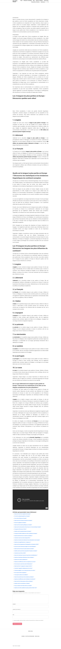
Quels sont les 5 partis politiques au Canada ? (23, 524)
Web (13, 614)
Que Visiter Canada (15, 1)
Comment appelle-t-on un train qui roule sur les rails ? (24, 570)
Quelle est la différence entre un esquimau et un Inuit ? (25, 561)
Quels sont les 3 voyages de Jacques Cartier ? (23, 566)
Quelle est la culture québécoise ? (21, 559)
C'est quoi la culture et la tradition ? (21, 574)
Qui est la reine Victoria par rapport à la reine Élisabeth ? (25, 546)
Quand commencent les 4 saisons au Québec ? (23, 535)
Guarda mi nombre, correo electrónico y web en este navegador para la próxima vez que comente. (28, 620)
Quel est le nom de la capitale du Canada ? (22, 513)
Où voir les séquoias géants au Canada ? (22, 516)
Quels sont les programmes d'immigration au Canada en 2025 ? (26, 544)
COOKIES (23, 636)
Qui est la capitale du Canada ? (20, 522)
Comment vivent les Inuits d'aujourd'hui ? (22, 537)
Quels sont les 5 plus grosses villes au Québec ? (23, 581)
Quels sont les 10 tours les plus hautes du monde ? (24, 548)
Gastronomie (46, 0)
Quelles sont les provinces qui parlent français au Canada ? (25, 550)
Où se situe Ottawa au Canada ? (20, 518)
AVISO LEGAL (37, 636)
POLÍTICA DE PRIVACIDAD (29, 636)
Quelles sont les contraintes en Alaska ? (22, 583)
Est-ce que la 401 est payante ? (20, 572)
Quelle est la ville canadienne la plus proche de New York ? (25, 587)
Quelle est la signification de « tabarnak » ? (22, 542)
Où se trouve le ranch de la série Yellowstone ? (23, 563)
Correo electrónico (17, 609)
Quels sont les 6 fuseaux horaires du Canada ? (23, 520)
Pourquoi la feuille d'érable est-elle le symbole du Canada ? (25, 533)
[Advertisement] (30, 9)
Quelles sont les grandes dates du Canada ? (22, 531)
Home (21, 0)
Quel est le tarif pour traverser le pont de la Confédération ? (25, 555)
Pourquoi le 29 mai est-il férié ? (20, 529)
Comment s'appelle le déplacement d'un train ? (23, 568)
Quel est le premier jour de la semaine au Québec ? (24, 576)
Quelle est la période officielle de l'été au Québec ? (24, 557)
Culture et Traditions (39, 0)
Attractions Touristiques (28, 0)
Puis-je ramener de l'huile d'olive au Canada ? (23, 585)
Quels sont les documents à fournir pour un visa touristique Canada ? (27, 526)
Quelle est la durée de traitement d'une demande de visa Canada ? (27, 539)
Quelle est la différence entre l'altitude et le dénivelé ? (24, 579)
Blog (34, 0)
